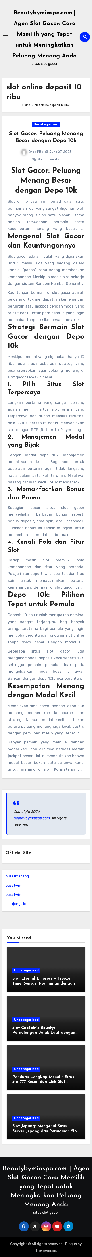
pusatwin (13, 885)
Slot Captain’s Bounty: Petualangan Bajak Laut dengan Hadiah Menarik (43, 1033)
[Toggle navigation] (5, 37)
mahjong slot (17, 904)
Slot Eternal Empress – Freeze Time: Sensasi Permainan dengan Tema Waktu (43, 983)
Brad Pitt (36, 152)
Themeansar (45, 1250)
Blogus (71, 1244)
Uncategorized (46, 124)
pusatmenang (17, 876)
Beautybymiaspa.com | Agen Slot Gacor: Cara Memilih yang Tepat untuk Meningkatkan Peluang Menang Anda (44, 34)
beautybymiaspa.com (31, 818)
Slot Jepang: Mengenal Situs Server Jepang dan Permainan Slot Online (45, 1131)
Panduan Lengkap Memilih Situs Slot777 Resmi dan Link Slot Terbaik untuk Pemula (43, 1082)
